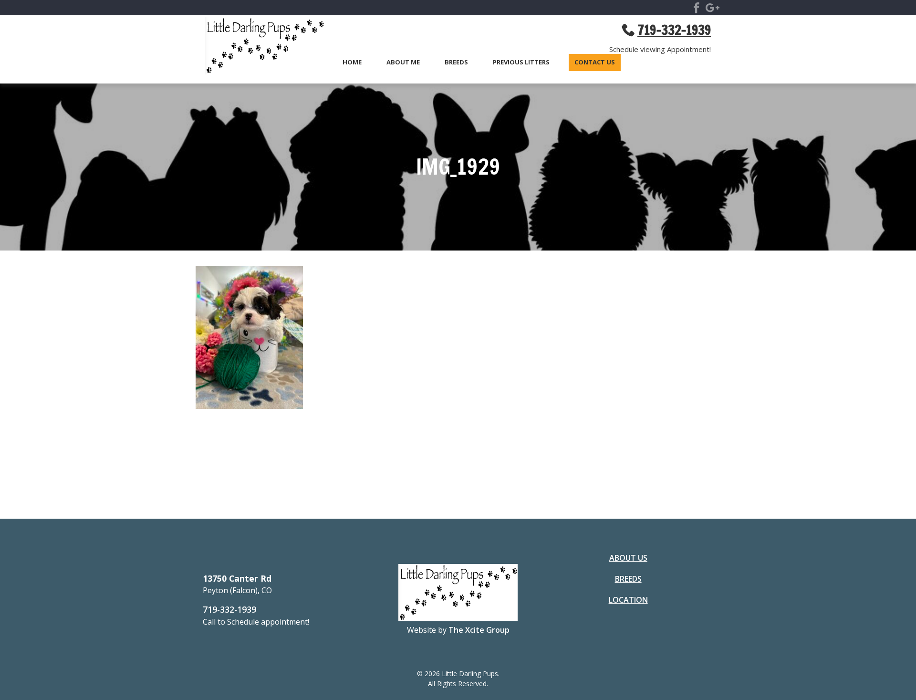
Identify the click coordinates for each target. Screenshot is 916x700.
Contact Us (594, 62)
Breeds (456, 62)
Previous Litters (521, 62)
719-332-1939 (229, 609)
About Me (403, 62)
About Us (628, 558)
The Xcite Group (479, 630)
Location (628, 600)
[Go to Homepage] (260, 47)
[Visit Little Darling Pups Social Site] (696, 9)
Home (352, 62)
